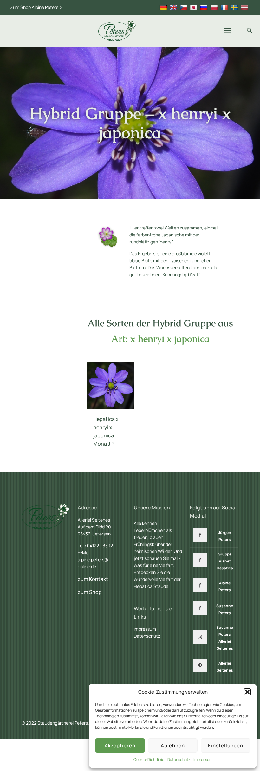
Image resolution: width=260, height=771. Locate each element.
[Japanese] (194, 7)
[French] (225, 7)
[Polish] (214, 7)
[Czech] (184, 7)
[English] (174, 7)
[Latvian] (245, 7)
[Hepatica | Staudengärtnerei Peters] (117, 30)
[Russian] (204, 7)
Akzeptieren (120, 745)
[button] (247, 692)
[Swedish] (235, 7)
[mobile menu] (227, 30)
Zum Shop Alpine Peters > (36, 7)
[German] (164, 7)
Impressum (202, 759)
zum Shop (90, 591)
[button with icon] (200, 535)
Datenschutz (178, 759)
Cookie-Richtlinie (148, 759)
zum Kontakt (93, 578)
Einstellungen (225, 745)
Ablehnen (173, 745)
